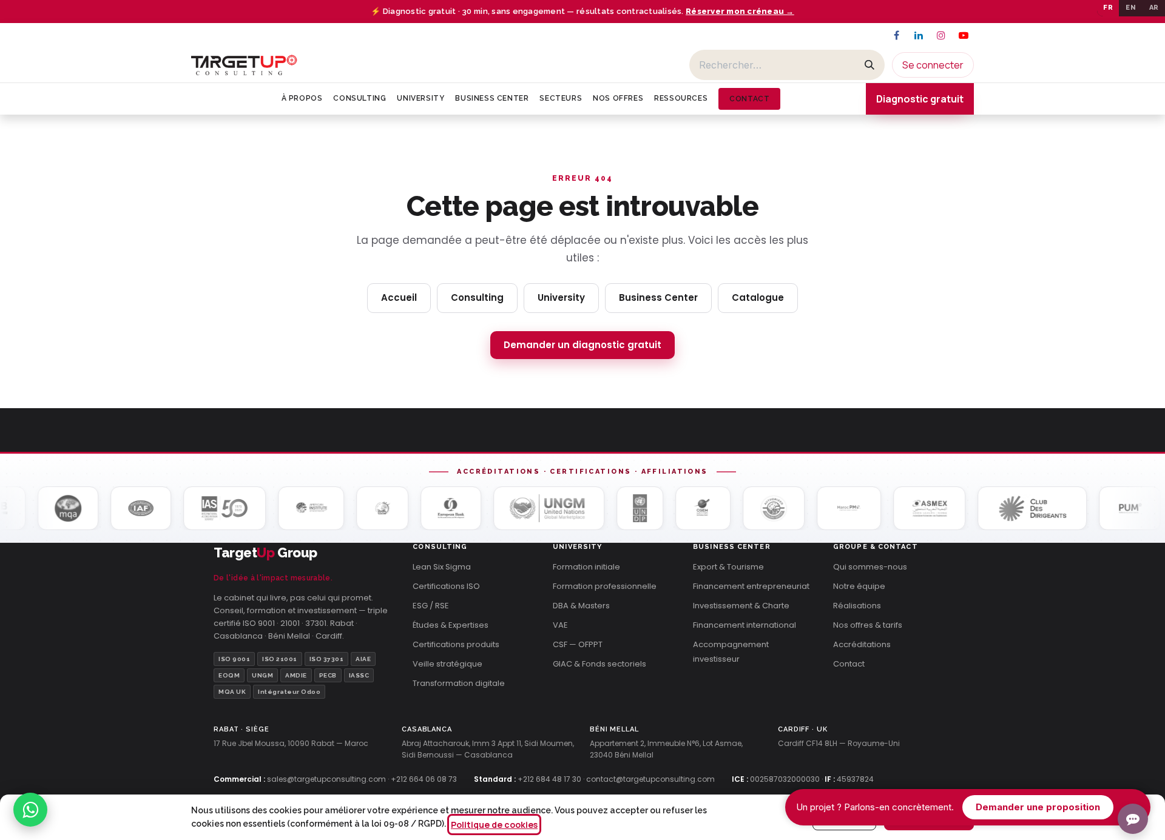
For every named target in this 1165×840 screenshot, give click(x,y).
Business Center (658, 297)
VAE (560, 625)
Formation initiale (586, 567)
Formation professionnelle (605, 586)
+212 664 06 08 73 (424, 779)
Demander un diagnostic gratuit (582, 344)
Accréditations (862, 644)
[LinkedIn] (918, 35)
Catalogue (758, 297)
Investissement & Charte (741, 605)
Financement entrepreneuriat (751, 586)
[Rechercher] (869, 65)
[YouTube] (963, 35)
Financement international (744, 625)
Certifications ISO (446, 586)
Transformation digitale (459, 683)
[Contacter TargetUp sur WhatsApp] (30, 810)
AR (1154, 8)
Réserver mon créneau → (740, 11)
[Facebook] (896, 35)
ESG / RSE (431, 605)
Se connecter (933, 65)
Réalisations (857, 605)
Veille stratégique (447, 664)
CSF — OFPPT (578, 644)
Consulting (477, 297)
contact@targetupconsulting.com (650, 779)
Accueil (399, 297)
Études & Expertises (450, 625)
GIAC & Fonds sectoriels (599, 664)
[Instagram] (941, 35)
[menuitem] (302, 98)
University (561, 297)
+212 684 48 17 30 (549, 779)
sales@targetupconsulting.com (326, 779)
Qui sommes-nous (870, 567)
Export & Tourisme (728, 567)
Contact (849, 664)
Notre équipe (859, 586)
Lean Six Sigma (442, 567)
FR (1108, 8)
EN (1131, 8)
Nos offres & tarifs (867, 625)
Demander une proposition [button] (1038, 807)
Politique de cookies (494, 824)
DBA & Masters (581, 605)
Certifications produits (456, 644)
